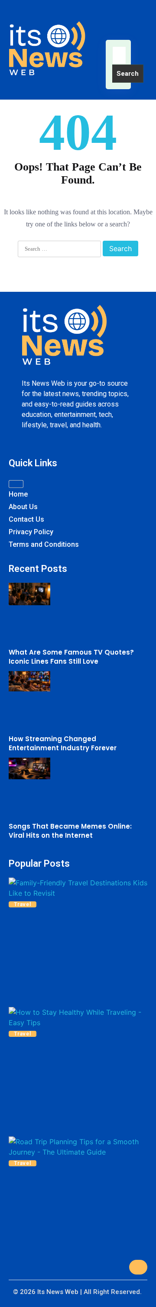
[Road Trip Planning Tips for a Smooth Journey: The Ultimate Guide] (78, 1146)
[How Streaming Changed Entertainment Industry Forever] (29, 682)
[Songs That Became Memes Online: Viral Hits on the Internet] (29, 770)
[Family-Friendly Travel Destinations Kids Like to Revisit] (78, 888)
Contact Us (26, 519)
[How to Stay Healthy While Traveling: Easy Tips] (78, 1017)
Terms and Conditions (44, 544)
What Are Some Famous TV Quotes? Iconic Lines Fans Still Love (71, 657)
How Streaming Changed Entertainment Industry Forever (63, 743)
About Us (23, 507)
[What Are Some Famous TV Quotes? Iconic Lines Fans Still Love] (29, 595)
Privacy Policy (31, 532)
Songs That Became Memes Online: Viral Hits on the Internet (70, 831)
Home (18, 494)
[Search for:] (119, 55)
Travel (22, 904)
